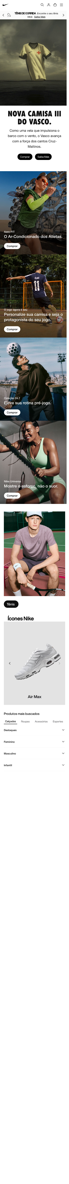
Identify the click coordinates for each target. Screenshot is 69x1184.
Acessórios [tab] (41, 721)
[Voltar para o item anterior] (3, 15)
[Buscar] (42, 5)
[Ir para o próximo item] (63, 15)
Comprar (25, 157)
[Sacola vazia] (55, 5)
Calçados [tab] (10, 721)
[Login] (48, 4)
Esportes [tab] (58, 721)
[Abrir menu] (61, 4)
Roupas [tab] (25, 721)
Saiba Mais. (43, 16)
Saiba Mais (43, 157)
